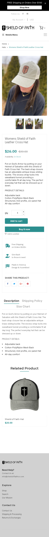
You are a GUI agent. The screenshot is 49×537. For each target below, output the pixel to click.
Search (5, 494)
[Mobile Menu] (45, 34)
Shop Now (24, 7)
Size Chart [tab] (23, 306)
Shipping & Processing (12, 514)
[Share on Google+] (21, 283)
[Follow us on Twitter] (14, 283)
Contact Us (7, 510)
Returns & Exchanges (11, 517)
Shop (4, 490)
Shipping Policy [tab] (32, 300)
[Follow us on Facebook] (7, 283)
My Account (18, 19)
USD (32, 19)
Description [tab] (11, 300)
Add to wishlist (13, 234)
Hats (4, 47)
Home (4, 44)
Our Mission (7, 497)
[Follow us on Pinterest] (27, 283)
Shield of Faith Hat (14, 419)
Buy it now (24, 229)
